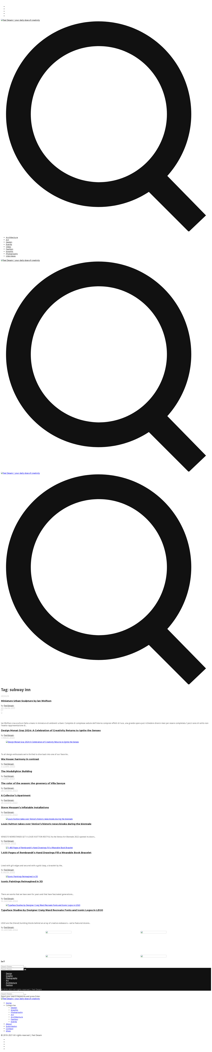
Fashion (9, 249)
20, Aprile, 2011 (8, 708)
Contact (9, 1028)
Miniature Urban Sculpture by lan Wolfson (26, 700)
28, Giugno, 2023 (9, 790)
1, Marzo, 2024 (8, 737)
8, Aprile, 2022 (8, 872)
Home (9, 1003)
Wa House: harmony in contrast (20, 759)
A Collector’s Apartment (16, 795)
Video (8, 247)
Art (7, 240)
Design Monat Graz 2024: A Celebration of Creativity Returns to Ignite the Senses (51, 730)
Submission (11, 1026)
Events (9, 244)
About (9, 1024)
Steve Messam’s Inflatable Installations (25, 807)
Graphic (9, 251)
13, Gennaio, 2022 (9, 930)
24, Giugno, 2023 (9, 815)
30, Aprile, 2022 (8, 843)
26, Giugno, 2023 (9, 803)
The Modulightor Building (16, 771)
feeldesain (9, 705)
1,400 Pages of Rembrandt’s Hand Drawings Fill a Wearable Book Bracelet (46, 852)
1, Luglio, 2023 (8, 778)
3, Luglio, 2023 (8, 766)
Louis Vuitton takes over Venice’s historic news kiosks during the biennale (46, 823)
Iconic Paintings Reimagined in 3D (22, 881)
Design (9, 242)
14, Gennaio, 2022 (9, 901)
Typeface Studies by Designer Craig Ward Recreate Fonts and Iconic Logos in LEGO (52, 910)
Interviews (11, 256)
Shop (8, 1031)
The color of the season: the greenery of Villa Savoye (33, 783)
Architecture (12, 237)
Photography (12, 254)
